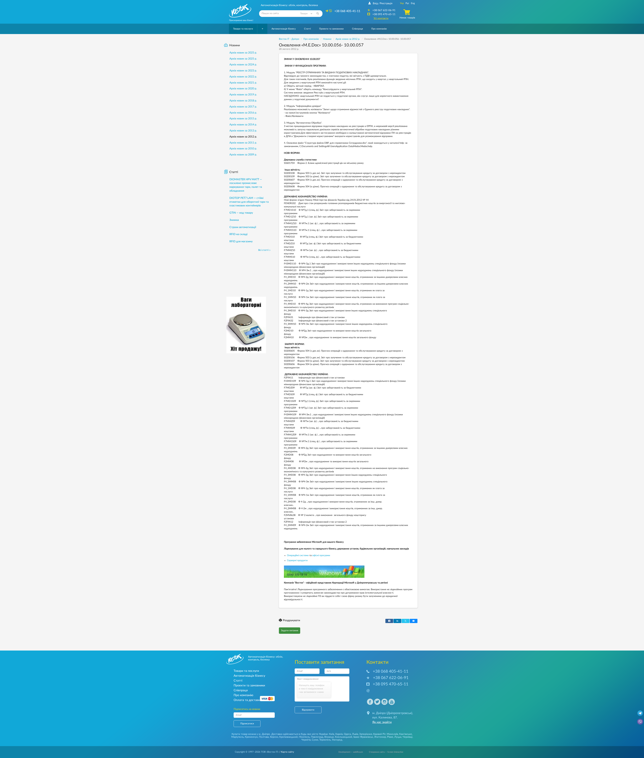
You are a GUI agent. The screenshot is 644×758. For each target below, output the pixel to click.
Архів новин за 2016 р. (243, 112)
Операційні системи (298, 555)
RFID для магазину (241, 241)
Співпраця (357, 29)
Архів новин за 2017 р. (243, 106)
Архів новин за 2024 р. (243, 64)
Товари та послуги (243, 29)
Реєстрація (386, 3)
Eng (413, 3)
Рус (407, 3)
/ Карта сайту (286, 752)
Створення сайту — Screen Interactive (386, 752)
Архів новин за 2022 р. (243, 76)
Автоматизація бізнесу (284, 29)
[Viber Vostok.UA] (640, 721)
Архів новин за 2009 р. (243, 154)
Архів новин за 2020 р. (243, 88)
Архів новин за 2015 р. (243, 118)
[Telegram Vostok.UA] (640, 713)
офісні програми (321, 555)
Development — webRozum (350, 752)
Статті (307, 29)
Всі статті (263, 250)
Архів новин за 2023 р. (243, 70)
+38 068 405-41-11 (390, 671)
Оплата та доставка (247, 700)
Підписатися (247, 723)
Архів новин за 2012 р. (243, 136)
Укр (402, 3)
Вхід (375, 3)
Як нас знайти (382, 722)
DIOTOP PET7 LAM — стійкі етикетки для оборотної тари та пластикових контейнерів (249, 202)
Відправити (308, 710)
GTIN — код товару (241, 212)
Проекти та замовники (331, 29)
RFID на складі (238, 234)
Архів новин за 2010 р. (243, 148)
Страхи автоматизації (242, 227)
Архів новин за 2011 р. (243, 142)
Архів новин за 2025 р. (243, 52)
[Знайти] (317, 13)
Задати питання (289, 630)
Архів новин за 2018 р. (243, 100)
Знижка (234, 220)
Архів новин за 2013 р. (243, 130)
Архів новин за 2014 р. (243, 124)
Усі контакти (381, 18)
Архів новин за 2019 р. (243, 94)
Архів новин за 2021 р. (243, 82)
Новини (234, 45)
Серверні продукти (297, 560)
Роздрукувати (291, 620)
